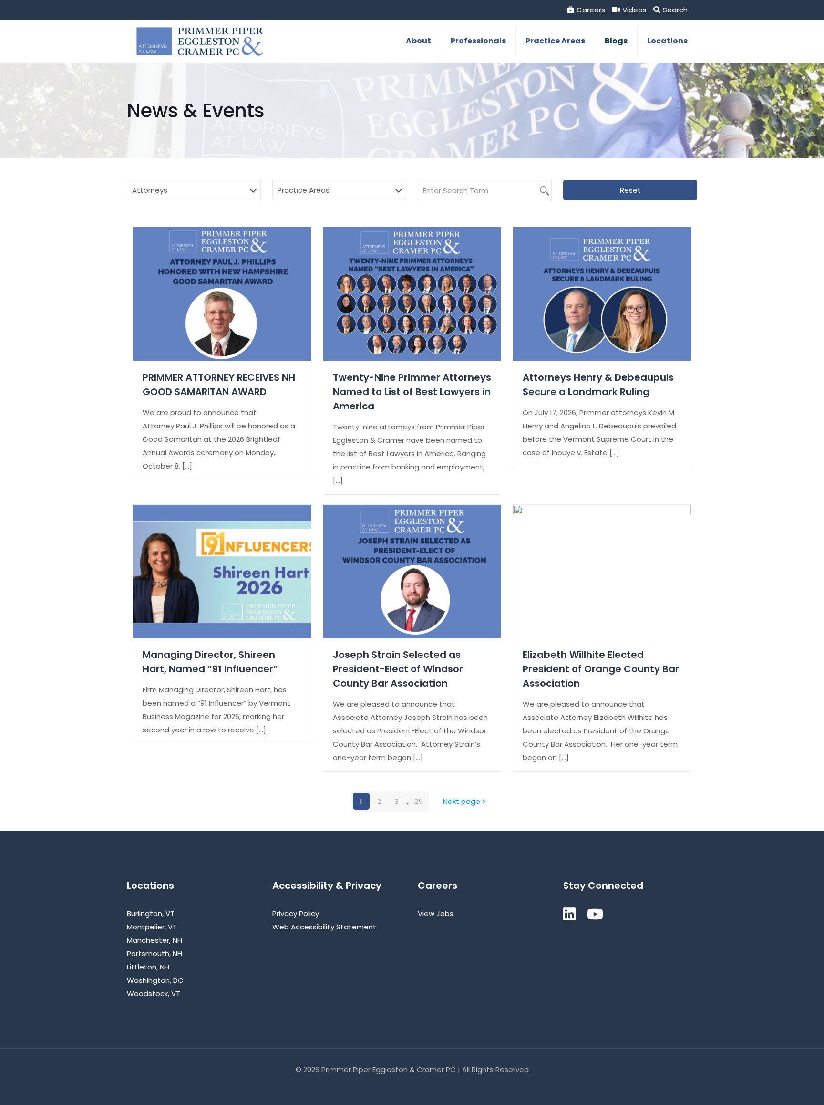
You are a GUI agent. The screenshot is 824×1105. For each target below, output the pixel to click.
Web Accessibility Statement (324, 927)
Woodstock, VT (153, 994)
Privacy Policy (295, 913)
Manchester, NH (154, 940)
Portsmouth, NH (154, 954)
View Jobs (435, 913)
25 (418, 801)
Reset (630, 190)
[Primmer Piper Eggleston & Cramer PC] (199, 41)
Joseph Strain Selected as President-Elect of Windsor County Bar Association (398, 669)
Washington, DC (155, 980)
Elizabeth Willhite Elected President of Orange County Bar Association (601, 669)
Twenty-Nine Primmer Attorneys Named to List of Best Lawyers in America (412, 392)
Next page (461, 801)
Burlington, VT (151, 913)
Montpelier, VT (152, 927)
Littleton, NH (148, 967)
